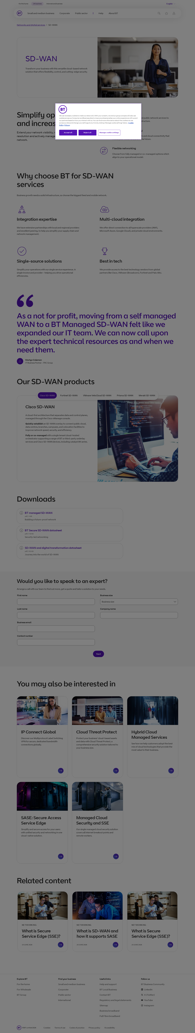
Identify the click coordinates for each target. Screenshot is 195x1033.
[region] (98, 121)
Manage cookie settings (109, 132)
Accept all (68, 132)
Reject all (88, 132)
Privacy (67, 125)
